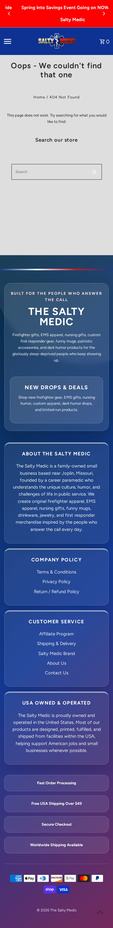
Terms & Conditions (56, 572)
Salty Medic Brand (56, 653)
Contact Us (56, 673)
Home (39, 97)
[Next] (103, 13)
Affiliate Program (56, 634)
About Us (56, 663)
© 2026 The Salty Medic (57, 910)
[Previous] (9, 13)
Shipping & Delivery (56, 643)
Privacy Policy (56, 581)
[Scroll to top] (100, 912)
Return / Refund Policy (56, 591)
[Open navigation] (18, 41)
